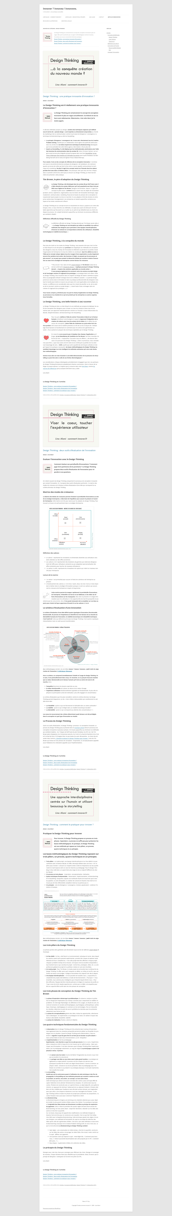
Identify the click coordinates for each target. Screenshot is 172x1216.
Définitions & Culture (113, 43)
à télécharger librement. (65, 671)
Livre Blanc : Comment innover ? (52, 17)
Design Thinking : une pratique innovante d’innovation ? (67, 39)
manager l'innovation (113, 52)
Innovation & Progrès (113, 46)
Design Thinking (81, 395)
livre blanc (85, 366)
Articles (62, 395)
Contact (101, 17)
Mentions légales (66, 21)
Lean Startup (112, 39)
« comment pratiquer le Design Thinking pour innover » (72, 738)
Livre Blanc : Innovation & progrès (75, 17)
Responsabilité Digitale (115, 48)
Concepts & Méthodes (70, 395)
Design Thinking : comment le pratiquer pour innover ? (67, 43)
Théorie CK (111, 41)
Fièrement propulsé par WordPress (51, 1208)
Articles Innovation (114, 17)
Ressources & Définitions (50, 21)
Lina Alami (92, 17)
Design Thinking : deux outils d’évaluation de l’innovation (68, 41)
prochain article (79, 728)
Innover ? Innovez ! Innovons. (60, 8)
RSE (110, 50)
